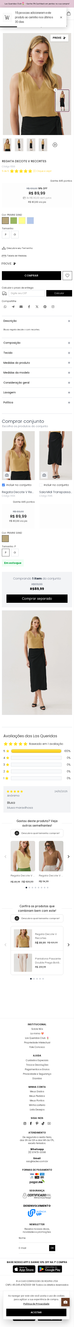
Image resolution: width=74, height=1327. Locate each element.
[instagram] (25, 1123)
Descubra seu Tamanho (20, 248)
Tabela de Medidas (17, 255)
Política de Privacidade (36, 1303)
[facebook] (31, 1123)
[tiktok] (43, 1123)
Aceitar (36, 1312)
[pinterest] (37, 1123)
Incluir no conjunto (18, 485)
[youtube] (49, 1123)
